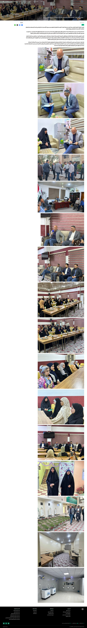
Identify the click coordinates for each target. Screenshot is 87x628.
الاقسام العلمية (36, 1)
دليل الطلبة (52, 608)
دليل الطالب (52, 610)
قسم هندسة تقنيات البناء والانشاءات (15, 616)
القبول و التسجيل (13, 1)
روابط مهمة (35, 608)
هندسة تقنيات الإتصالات (16, 610)
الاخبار (83, 24)
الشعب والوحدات (28, 1)
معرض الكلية (35, 613)
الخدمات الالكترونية (21, 1)
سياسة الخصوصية (5, 626)
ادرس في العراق (68, 610)
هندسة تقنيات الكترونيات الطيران (15, 613)
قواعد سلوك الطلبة (51, 613)
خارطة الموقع (35, 610)
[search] (3, 1)
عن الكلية (42, 1)
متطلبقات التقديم (68, 613)
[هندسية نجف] (77, 1)
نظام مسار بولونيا (68, 616)
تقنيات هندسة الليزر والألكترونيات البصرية (14, 619)
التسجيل (69, 608)
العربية (8, 1)
